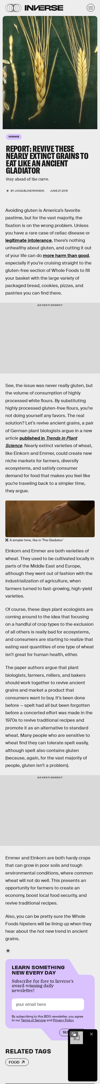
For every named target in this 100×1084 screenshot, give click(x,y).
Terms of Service (33, 1020)
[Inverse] (44, 8)
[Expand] (74, 1034)
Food (14, 1062)
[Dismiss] (91, 1034)
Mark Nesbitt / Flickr (4, 74)
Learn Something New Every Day (38, 969)
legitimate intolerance (28, 240)
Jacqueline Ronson (29, 190)
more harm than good (66, 255)
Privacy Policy (63, 1020)
